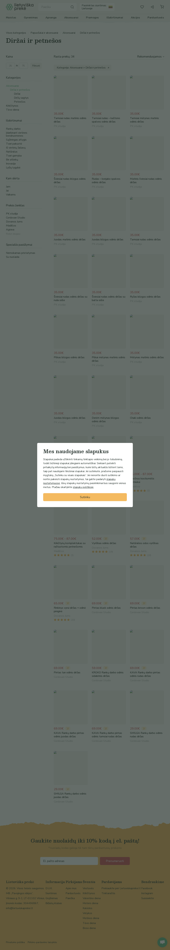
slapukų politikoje (83, 487)
